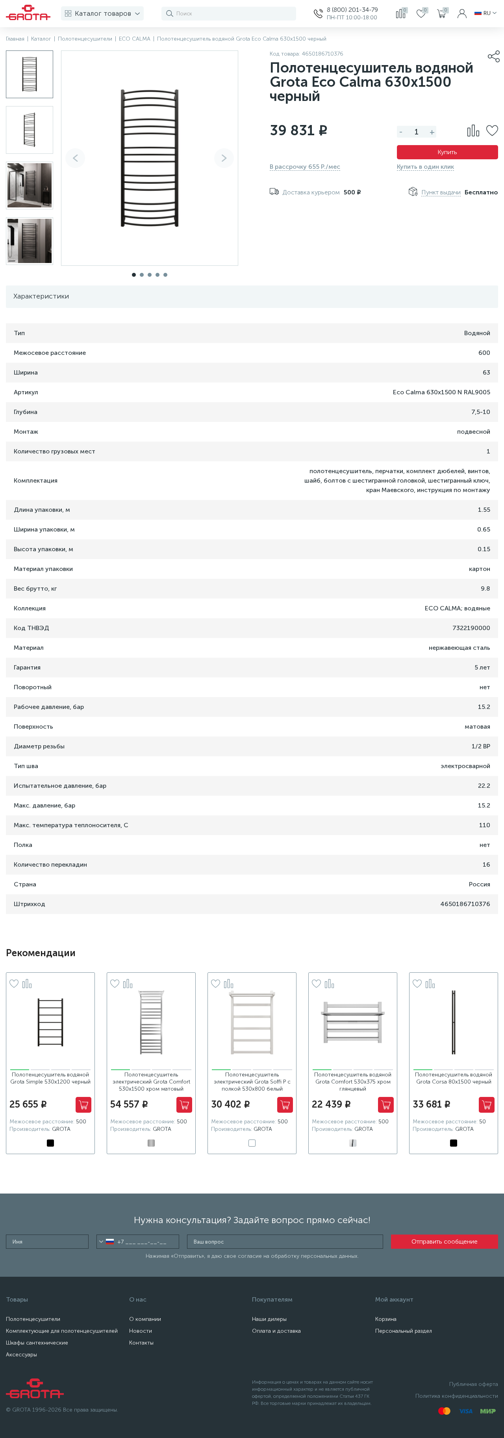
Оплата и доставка (276, 1331)
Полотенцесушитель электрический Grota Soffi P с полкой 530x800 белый (252, 1081)
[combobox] (106, 1241)
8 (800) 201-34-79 (352, 9)
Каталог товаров (103, 13)
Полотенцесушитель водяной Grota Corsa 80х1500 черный (453, 1078)
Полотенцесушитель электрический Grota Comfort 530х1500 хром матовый (151, 1081)
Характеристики (41, 296)
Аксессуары (21, 1354)
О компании (145, 1319)
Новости (140, 1331)
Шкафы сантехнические (37, 1342)
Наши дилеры (269, 1319)
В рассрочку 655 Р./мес (305, 166)
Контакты (141, 1342)
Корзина (386, 1319)
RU (487, 13)
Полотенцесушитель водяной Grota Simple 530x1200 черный (50, 1078)
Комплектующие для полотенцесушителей (62, 1331)
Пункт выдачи (441, 192)
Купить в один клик (425, 166)
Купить (447, 152)
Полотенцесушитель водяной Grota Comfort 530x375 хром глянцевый (352, 1081)
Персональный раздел (403, 1331)
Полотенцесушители (33, 1319)
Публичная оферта (473, 1384)
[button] (224, 158)
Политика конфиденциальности (456, 1396)
